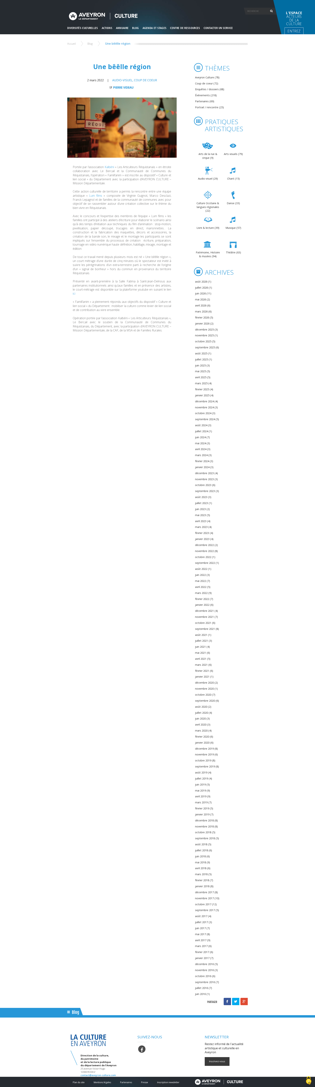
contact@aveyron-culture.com (98, 1075)
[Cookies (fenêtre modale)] (308, 1080)
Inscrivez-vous (217, 1061)
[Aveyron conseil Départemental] (219, 1082)
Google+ (244, 1001)
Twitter (235, 1001)
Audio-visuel (122, 80)
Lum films (95, 196)
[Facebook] (141, 1048)
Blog (90, 43)
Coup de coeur (145, 80)
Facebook (227, 1001)
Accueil (71, 43)
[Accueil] (157, 16)
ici (74, 293)
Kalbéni (110, 167)
